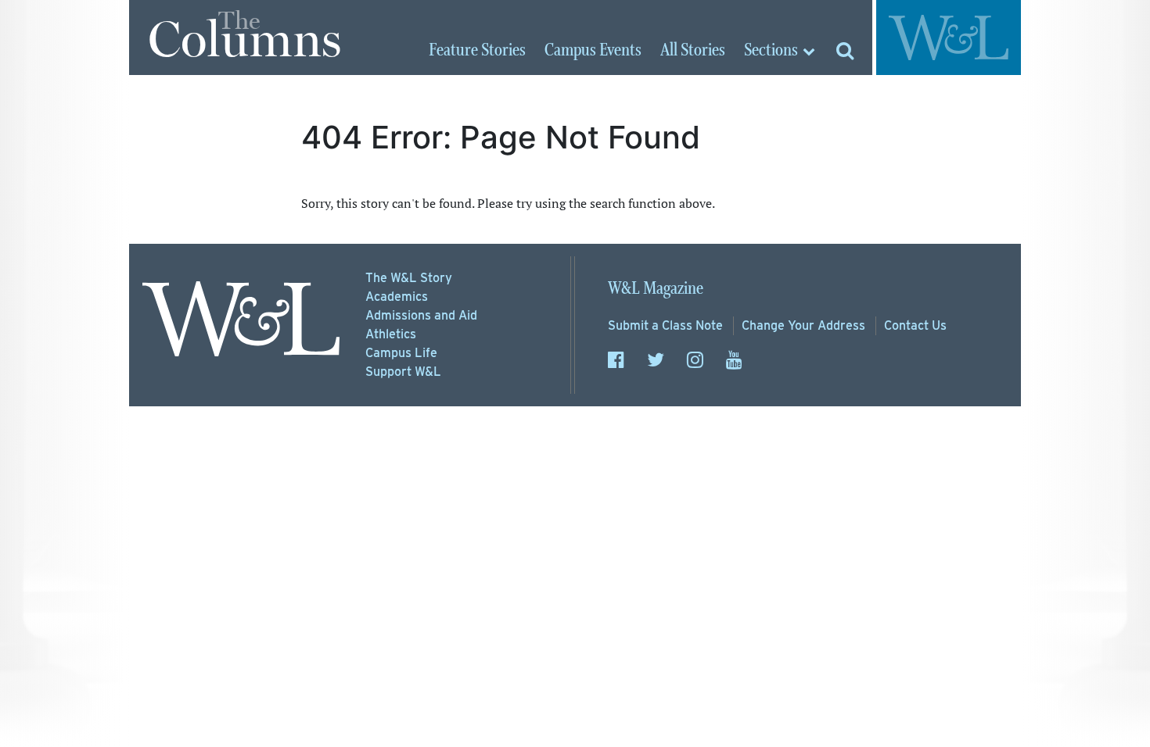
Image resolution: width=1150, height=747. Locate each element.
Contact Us (915, 325)
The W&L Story (408, 277)
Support (403, 371)
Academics (396, 296)
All (692, 50)
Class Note (665, 325)
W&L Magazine (655, 288)
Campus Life (401, 352)
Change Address (803, 325)
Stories (477, 50)
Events (592, 50)
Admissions (421, 315)
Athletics (390, 334)
